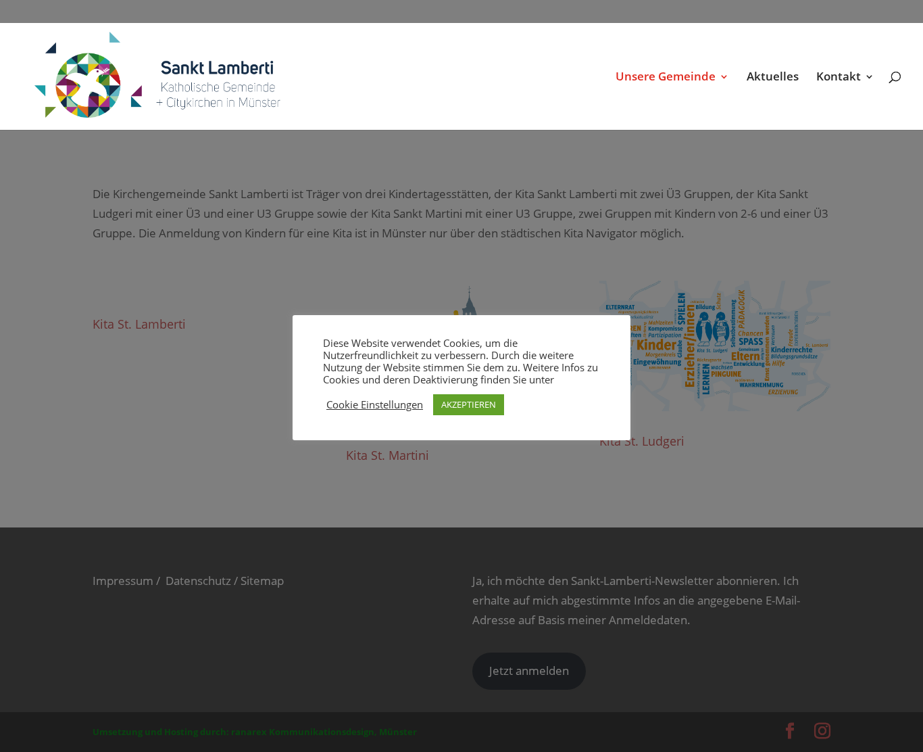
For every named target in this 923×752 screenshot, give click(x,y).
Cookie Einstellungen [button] (374, 404)
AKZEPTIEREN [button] (468, 404)
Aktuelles (773, 78)
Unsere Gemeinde (666, 78)
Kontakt (838, 78)
